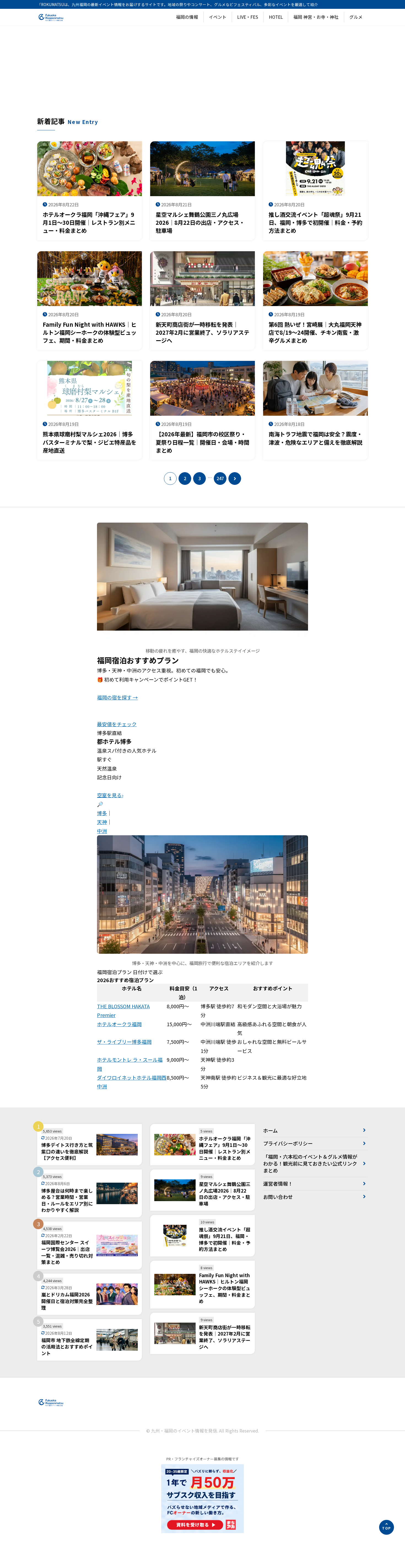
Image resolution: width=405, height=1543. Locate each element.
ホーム (270, 1130)
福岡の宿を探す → (117, 697)
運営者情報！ (278, 1183)
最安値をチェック (117, 724)
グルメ (356, 17)
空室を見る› (110, 795)
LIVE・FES (247, 17)
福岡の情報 (187, 17)
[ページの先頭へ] (386, 1527)
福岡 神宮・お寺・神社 (316, 17)
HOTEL (276, 17)
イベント (217, 17)
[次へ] (234, 478)
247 (220, 478)
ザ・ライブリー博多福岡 (124, 1041)
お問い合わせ (278, 1196)
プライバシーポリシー (288, 1143)
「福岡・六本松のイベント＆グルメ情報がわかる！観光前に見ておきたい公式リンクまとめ (310, 1163)
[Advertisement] (202, 75)
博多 (102, 813)
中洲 (102, 830)
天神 (102, 821)
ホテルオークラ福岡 (119, 1024)
